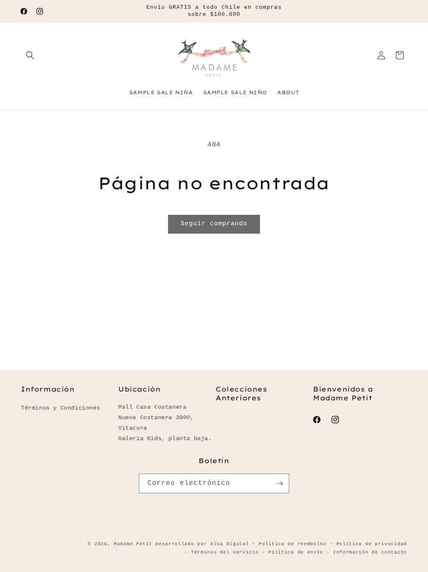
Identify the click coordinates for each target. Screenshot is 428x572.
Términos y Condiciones (60, 408)
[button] (30, 55)
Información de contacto (370, 552)
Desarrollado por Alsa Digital (202, 543)
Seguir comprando (214, 223)
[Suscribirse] (279, 483)
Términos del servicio (225, 552)
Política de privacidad (371, 543)
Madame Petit (133, 543)
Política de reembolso (292, 543)
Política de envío (295, 552)
